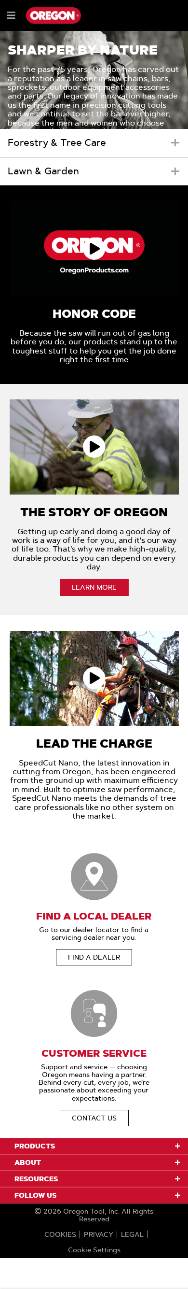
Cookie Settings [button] (94, 1250)
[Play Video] (94, 248)
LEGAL (132, 1234)
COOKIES (60, 1234)
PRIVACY (98, 1234)
